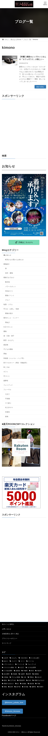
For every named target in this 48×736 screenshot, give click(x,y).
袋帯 (11, 687)
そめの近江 (24, 658)
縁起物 (5, 345)
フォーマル (7, 390)
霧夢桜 (5, 381)
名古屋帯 (6, 674)
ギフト (5, 372)
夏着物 (36, 674)
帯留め (32, 677)
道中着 (18, 687)
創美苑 (18, 671)
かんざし (14, 658)
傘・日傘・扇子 (8, 336)
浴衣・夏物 (9, 273)
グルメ (7, 300)
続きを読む (40, 87)
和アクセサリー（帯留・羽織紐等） (15, 363)
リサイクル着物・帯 (10, 667)
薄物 (5, 687)
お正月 (6, 658)
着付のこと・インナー (11, 318)
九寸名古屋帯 (32, 667)
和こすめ (6, 367)
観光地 (7, 282)
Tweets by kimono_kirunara (11, 726)
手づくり (6, 376)
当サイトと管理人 (8, 624)
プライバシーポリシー (9, 638)
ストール (31, 661)
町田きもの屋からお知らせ (14, 260)
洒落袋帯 (22, 680)
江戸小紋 (13, 680)
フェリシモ (20, 664)
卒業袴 (7, 412)
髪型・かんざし (8, 340)
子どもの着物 (8, 349)
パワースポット (10, 286)
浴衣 (29, 680)
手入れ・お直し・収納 (11, 309)
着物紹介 (6, 264)
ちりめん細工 (35, 658)
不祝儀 (7, 399)
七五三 (7, 394)
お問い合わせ (6, 629)
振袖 (6, 417)
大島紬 (6, 677)
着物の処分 (9, 313)
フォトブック (8, 385)
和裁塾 (15, 674)
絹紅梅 (32, 683)
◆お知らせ (7, 255)
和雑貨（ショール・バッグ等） (14, 358)
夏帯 (29, 674)
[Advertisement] (24, 127)
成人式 (39, 677)
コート (22, 661)
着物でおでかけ (8, 278)
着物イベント (9, 295)
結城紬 (24, 683)
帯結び (7, 322)
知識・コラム (8, 304)
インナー (14, 661)
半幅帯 (25, 671)
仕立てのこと (8, 327)
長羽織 (26, 687)
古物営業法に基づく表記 (10, 634)
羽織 (38, 683)
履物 (5, 331)
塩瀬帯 (22, 674)
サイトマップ (6, 643)
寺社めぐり (9, 291)
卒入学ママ (9, 407)
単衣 (32, 671)
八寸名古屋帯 (8, 671)
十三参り (8, 403)
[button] (24, 242)
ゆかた (6, 661)
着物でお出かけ (9, 683)
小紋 (24, 677)
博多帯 (39, 671)
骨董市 (41, 687)
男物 (5, 354)
